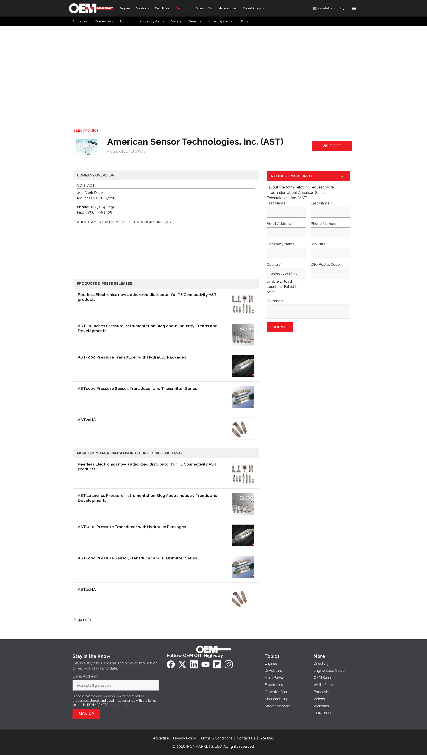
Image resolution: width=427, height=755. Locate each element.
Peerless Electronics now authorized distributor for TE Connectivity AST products (147, 297)
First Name (277, 203)
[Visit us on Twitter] (182, 664)
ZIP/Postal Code (325, 264)
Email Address (280, 224)
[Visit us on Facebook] (171, 664)
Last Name (321, 203)
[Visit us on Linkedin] (194, 664)
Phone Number (324, 224)
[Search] (342, 8)
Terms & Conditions (216, 738)
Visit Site (332, 146)
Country (274, 264)
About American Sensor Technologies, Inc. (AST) (126, 222)
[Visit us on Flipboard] (217, 664)
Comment (275, 301)
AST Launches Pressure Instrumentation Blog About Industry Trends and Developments (148, 328)
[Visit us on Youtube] (205, 664)
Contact (86, 186)
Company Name (281, 244)
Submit (280, 327)
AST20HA (87, 419)
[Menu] (353, 8)
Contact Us (246, 738)
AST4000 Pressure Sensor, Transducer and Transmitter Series (137, 388)
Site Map (267, 738)
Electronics (86, 131)
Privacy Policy (119, 705)
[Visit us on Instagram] (229, 664)
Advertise (161, 738)
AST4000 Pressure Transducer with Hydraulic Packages (132, 357)
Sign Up (86, 714)
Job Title (319, 244)
